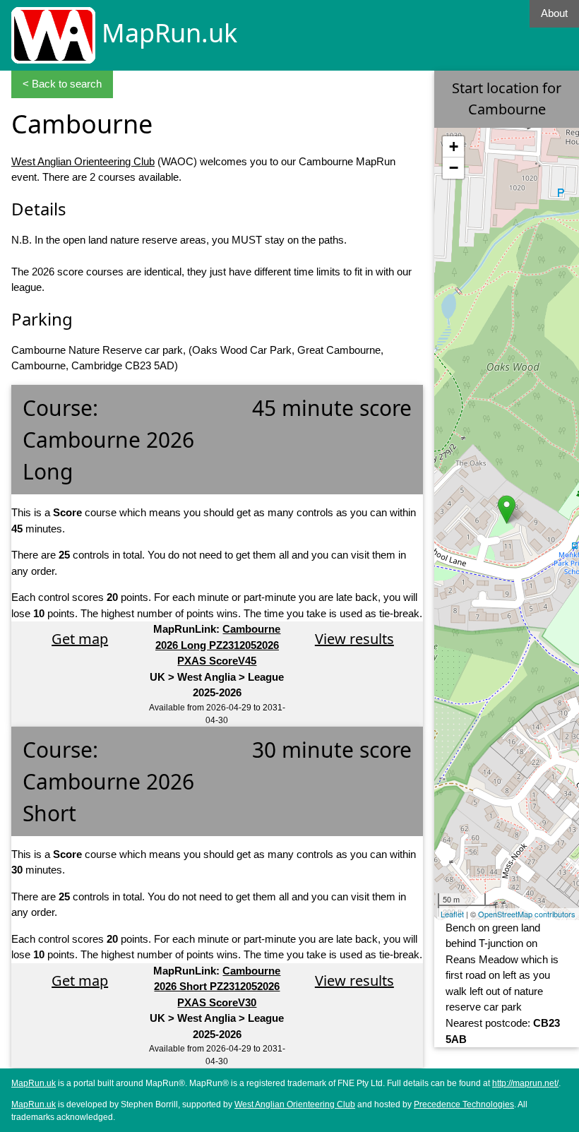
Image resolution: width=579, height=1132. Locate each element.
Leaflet (452, 913)
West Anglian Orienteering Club (83, 161)
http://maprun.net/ (525, 1083)
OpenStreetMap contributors (526, 913)
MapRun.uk (169, 33)
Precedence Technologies (464, 1104)
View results (354, 638)
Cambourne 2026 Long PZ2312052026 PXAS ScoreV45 (218, 645)
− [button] (453, 168)
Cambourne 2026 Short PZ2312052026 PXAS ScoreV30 (217, 986)
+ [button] (453, 146)
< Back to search (62, 84)
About (554, 13)
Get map (80, 638)
